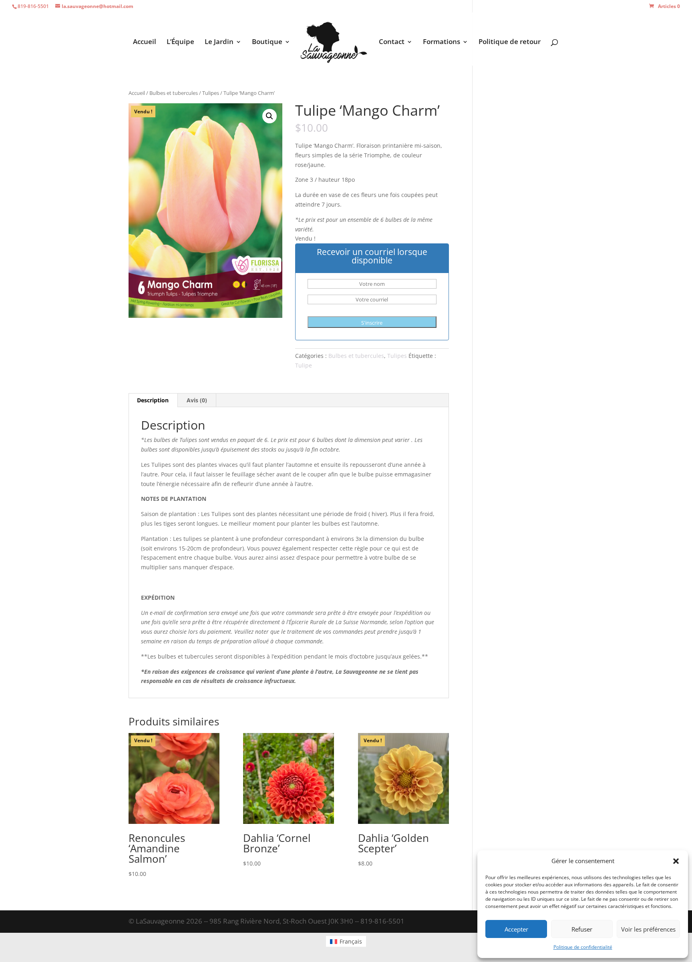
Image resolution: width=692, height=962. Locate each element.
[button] (676, 861)
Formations (441, 42)
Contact (391, 42)
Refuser (581, 929)
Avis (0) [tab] (197, 400)
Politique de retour (510, 42)
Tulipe (303, 365)
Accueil (144, 42)
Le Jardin (219, 42)
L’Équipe (180, 42)
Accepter (516, 929)
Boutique (267, 42)
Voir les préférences (648, 929)
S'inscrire (371, 322)
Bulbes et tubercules (173, 92)
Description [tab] (153, 400)
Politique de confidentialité (582, 947)
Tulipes (210, 92)
